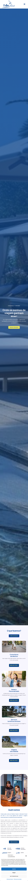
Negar (14, 872)
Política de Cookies (10, 879)
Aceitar (14, 869)
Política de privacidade (17, 879)
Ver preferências (14, 876)
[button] (26, 856)
